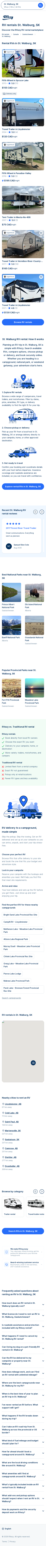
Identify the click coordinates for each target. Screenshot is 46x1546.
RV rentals (5, 34)
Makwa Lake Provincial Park (16, 981)
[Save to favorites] (41, 52)
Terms (4, 1541)
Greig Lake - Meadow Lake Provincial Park (21, 965)
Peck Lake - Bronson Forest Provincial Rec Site (21, 989)
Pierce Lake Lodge (12, 973)
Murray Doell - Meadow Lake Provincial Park (22, 947)
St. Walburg (6, 36)
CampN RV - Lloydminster (15, 922)
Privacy (13, 1541)
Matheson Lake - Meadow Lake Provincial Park (23, 930)
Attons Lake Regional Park (16, 939)
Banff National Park (11, 637)
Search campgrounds (11, 998)
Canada (16, 34)
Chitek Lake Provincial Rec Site (18, 956)
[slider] (11, 83)
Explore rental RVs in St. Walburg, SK (23, 486)
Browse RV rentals (23, 322)
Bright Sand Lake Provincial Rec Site (20, 914)
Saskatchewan (27, 34)
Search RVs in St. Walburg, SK (23, 1231)
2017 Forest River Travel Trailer (21, 528)
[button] (33, 1062)
